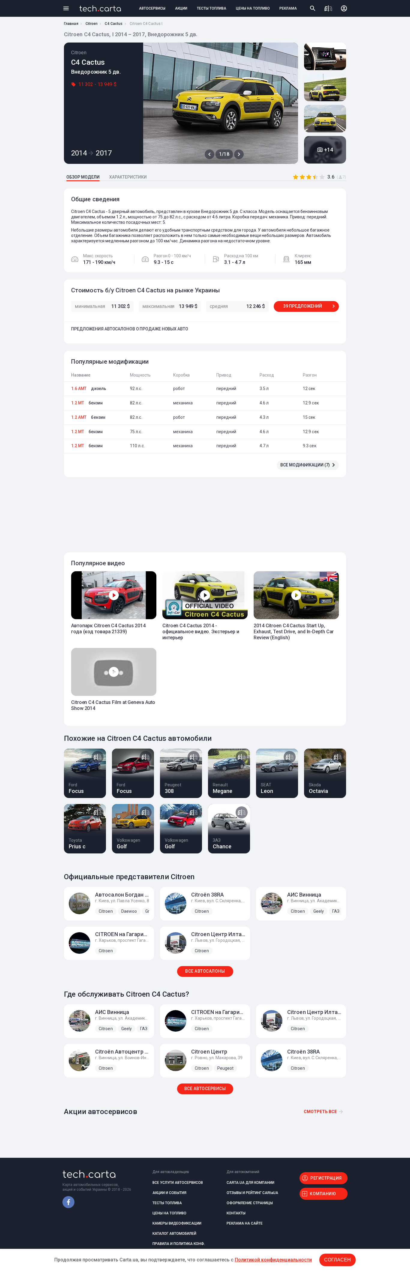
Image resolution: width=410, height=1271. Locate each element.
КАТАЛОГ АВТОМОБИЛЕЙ (174, 1233)
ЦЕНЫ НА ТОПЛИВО (253, 8)
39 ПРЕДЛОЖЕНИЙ (302, 306)
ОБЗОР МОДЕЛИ (83, 177)
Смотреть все (320, 1111)
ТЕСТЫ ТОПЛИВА (211, 8)
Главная (71, 24)
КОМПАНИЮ (323, 1193)
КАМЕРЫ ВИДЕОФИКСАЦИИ (176, 1223)
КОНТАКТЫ (236, 1213)
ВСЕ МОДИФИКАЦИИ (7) (305, 465)
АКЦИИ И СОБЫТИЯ (169, 1193)
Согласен (337, 1259)
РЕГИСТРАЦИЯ (326, 1178)
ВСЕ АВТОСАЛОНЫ (205, 971)
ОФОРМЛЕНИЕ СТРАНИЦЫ (250, 1203)
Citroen (92, 24)
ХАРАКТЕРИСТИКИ (128, 177)
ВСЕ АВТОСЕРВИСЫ (205, 1088)
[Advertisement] (203, 511)
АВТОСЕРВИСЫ (152, 8)
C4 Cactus (113, 24)
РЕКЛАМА (288, 8)
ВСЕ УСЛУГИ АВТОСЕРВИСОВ (177, 1183)
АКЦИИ (181, 8)
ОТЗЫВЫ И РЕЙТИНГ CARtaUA (252, 1193)
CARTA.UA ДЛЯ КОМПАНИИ (250, 1183)
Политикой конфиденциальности (273, 1260)
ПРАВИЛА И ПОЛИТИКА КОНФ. (178, 1244)
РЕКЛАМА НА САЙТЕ (245, 1223)
